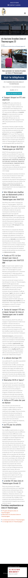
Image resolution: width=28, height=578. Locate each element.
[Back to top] (24, 574)
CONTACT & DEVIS (15, 5)
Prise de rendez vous (14, 93)
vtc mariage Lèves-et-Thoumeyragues (12, 521)
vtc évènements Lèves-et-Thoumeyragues (13, 520)
